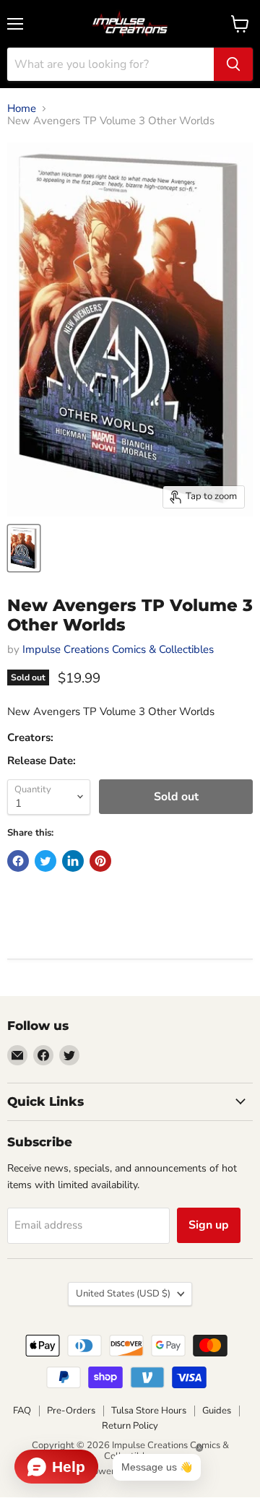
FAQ (22, 1410)
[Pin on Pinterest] (100, 861)
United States (123, 1293)
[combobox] (110, 64)
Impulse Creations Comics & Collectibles (118, 649)
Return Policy (130, 1425)
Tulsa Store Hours (148, 1410)
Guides (216, 1410)
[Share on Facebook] (18, 861)
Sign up (208, 1225)
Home (21, 109)
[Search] (233, 64)
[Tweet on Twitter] (45, 861)
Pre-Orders (71, 1410)
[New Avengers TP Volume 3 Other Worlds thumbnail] (24, 548)
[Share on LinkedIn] (73, 861)
